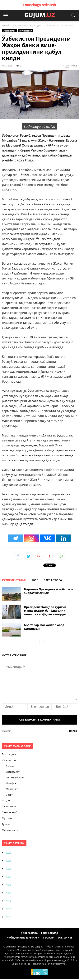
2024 (8, 860)
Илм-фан (11, 783)
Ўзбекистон (19, 25)
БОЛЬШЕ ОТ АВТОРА (47, 580)
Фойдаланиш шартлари (23, 937)
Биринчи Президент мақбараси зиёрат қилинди (48, 591)
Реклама (48, 937)
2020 (8, 893)
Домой (5, 25)
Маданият (12, 788)
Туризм (6, 824)
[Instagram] (31, 538)
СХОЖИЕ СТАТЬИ (14, 580)
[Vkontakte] (47, 538)
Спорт (9, 794)
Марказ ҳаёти (10, 830)
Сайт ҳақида (49, 933)
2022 (8, 877)
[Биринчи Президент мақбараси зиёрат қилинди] (11, 594)
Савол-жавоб (9, 812)
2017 (8, 917)
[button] (73, 15)
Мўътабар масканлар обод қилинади (44, 627)
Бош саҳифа (9, 754)
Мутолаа (7, 818)
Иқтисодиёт (36, 25)
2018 (8, 909)
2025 (8, 852)
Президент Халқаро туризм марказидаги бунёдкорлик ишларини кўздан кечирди (45, 610)
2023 (8, 868)
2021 (8, 885)
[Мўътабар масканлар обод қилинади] (11, 629)
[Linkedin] (63, 538)
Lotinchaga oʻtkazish (39, 4)
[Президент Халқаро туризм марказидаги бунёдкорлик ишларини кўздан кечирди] (11, 612)
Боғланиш (65, 937)
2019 (8, 901)
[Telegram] (15, 538)
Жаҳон (6, 800)
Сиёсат (10, 766)
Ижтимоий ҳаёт (15, 777)
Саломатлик (9, 806)
